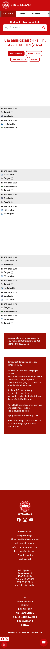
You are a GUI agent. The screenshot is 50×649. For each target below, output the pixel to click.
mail (39, 341)
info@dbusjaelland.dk (25, 585)
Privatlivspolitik (25, 555)
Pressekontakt (25, 532)
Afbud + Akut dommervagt (25, 547)
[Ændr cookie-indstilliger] (4, 645)
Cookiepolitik (25, 559)
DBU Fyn (25, 606)
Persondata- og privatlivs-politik (25, 633)
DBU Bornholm (25, 602)
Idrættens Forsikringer (25, 551)
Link (36, 416)
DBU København (25, 613)
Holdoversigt (34, 54)
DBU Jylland (25, 609)
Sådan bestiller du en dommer (25, 540)
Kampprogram (16, 54)
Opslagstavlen (19, 59)
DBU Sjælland (25, 621)
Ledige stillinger (25, 536)
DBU (25, 598)
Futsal (25, 625)
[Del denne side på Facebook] (2, 639)
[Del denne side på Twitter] (6, 639)
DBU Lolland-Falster (25, 617)
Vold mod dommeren (25, 543)
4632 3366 (23, 344)
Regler (34, 59)
